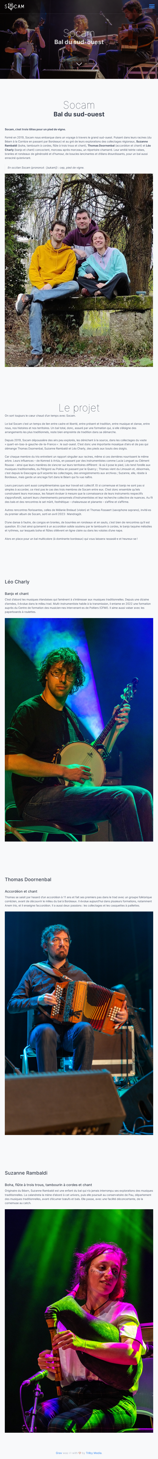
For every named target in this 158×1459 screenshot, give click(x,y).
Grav (59, 1453)
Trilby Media (94, 1453)
